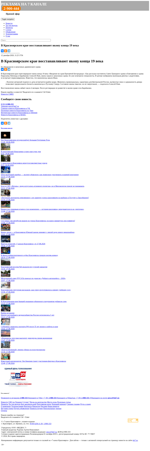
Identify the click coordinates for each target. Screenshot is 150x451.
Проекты (9, 28)
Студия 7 (26, 402)
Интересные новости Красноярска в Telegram (19, 113)
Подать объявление (21, 408)
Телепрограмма (12, 34)
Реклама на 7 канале (24, 4)
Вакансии (36, 406)
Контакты (28, 406)
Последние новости (6, 128)
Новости (9, 23)
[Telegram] (9, 50)
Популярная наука (44, 404)
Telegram (4, 106)
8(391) (7, 104)
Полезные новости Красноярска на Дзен (17, 111)
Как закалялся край (28, 404)
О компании (6, 406)
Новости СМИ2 (7, 94)
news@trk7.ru (13, 106)
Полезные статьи (64, 402)
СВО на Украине (15, 402)
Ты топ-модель (11, 25)
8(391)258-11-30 (36, 424)
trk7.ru (135, 440)
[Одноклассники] (5, 50)
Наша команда (53, 406)
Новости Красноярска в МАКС (13, 115)
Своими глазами (73, 404)
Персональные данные (52, 408)
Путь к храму (85, 404)
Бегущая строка (7, 408)
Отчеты (4, 411)
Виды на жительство (38, 402)
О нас (8, 36)
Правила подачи (36, 408)
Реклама (44, 406)
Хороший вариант (59, 404)
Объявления (10, 32)
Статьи (8, 30)
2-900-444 (11, 8)
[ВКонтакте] (2, 50)
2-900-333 (47, 424)
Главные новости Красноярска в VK (15, 108)
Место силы (52, 402)
